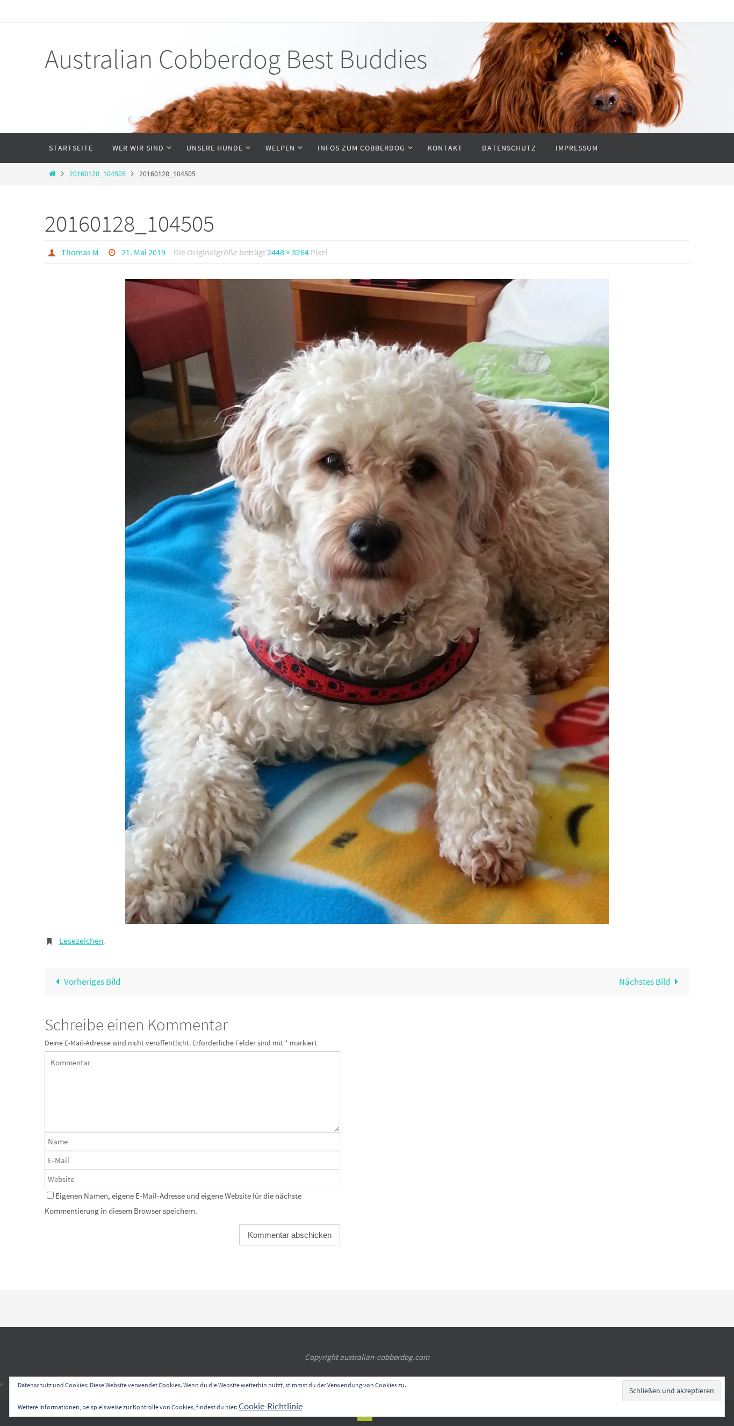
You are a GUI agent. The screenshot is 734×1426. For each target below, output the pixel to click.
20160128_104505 (97, 173)
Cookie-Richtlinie (271, 1406)
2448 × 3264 (288, 252)
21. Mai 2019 (143, 252)
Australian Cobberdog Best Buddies (236, 59)
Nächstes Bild (644, 981)
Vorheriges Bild (92, 981)
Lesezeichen (81, 940)
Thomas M (80, 252)
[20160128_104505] (367, 602)
